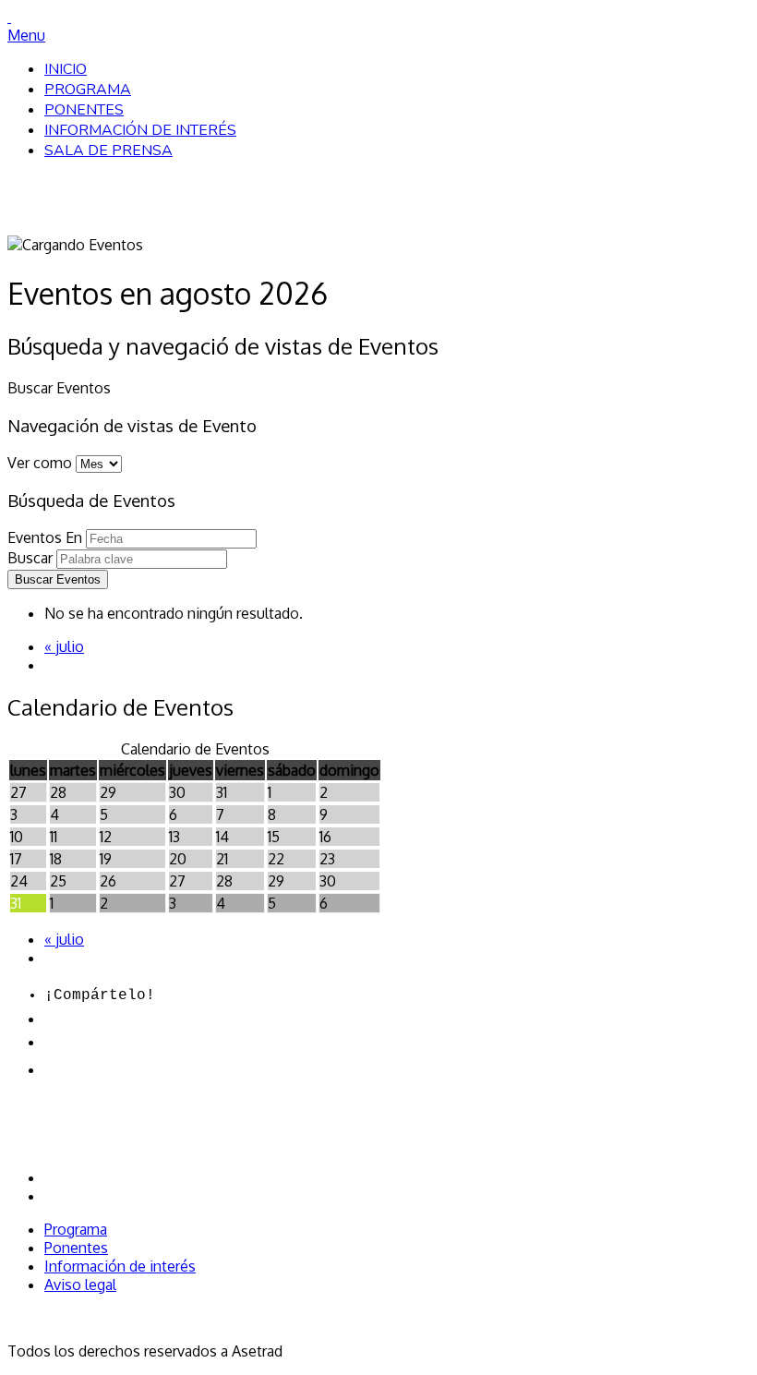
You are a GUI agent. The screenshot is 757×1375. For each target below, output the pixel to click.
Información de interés (120, 1266)
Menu (26, 35)
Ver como (39, 462)
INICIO (65, 69)
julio (64, 646)
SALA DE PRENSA (108, 150)
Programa (75, 1229)
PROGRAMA (87, 89)
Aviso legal (80, 1284)
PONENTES (84, 110)
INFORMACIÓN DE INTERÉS (140, 130)
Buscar (30, 558)
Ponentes (76, 1247)
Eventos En (44, 537)
